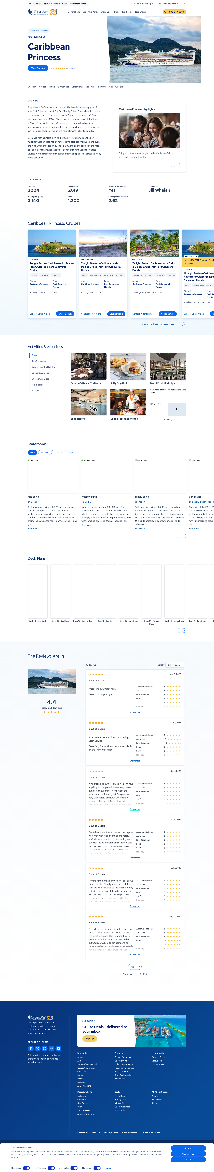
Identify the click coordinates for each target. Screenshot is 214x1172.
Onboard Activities (40, 372)
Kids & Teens (37, 384)
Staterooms (77, 86)
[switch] (51, 1168)
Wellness (36, 390)
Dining (35, 355)
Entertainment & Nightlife (43, 366)
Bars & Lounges (39, 361)
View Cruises (38, 68)
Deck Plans (90, 86)
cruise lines (34, 30)
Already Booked (116, 86)
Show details (110, 1168)
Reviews (102, 86)
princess (44, 30)
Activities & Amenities (59, 86)
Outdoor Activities (40, 378)
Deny (188, 1159)
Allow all (188, 1148)
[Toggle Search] (184, 3)
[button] (89, 369)
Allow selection (188, 1153)
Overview (32, 86)
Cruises (42, 86)
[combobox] (174, 664)
